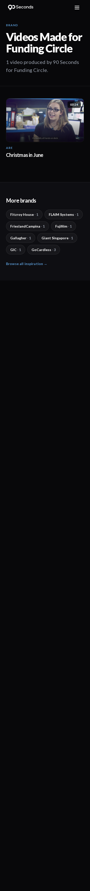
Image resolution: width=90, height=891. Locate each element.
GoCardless (44, 250)
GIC (15, 250)
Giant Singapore (57, 238)
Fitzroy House (24, 214)
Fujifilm (63, 226)
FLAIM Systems (63, 214)
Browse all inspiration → (26, 264)
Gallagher (20, 238)
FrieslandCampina (27, 226)
